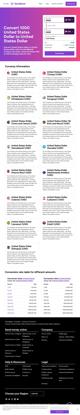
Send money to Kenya (13, 356)
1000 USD (10, 303)
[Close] (77, 409)
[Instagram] (12, 399)
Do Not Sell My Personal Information (59, 407)
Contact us (26, 372)
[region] (40, 409)
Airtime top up (10, 372)
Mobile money (27, 369)
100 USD (9, 297)
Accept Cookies (59, 411)
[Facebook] (6, 399)
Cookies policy (47, 369)
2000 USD (10, 306)
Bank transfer (9, 369)
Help (47, 3)
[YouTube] (17, 399)
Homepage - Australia (12, 322)
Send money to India (12, 339)
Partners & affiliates (65, 340)
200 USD (9, 300)
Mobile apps (63, 334)
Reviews (44, 340)
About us (45, 337)
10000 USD (10, 310)
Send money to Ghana (13, 345)
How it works (46, 334)
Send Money (59, 53)
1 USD (9, 287)
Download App (71, 3)
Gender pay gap (47, 378)
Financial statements (66, 372)
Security (25, 375)
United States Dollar (24, 281)
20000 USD (10, 313)
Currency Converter (57, 3)
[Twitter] (9, 399)
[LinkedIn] (14, 399)
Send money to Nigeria (13, 334)
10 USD (9, 290)
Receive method (50, 36)
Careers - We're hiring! (66, 337)
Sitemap (44, 384)
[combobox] (59, 38)
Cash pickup (26, 366)
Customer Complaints (12, 375)
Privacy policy (63, 366)
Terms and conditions (49, 366)
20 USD (9, 293)
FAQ (6, 366)
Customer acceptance (66, 369)
